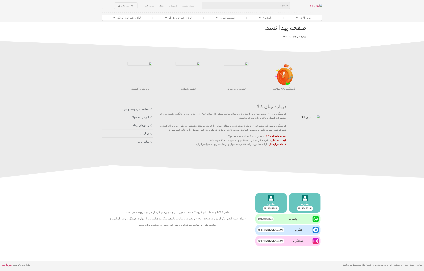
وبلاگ (161, 5)
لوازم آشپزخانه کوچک (129, 17)
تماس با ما (149, 5)
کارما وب (7, 264)
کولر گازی (305, 17)
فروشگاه (173, 5)
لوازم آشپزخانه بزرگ (180, 17)
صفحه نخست (188, 5)
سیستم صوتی (227, 17)
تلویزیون (267, 17)
